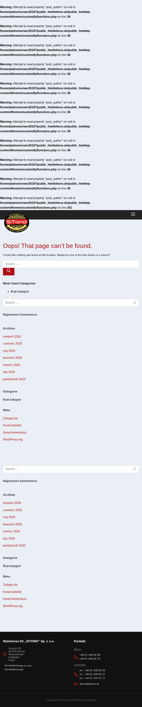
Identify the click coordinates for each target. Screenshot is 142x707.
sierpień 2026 (12, 336)
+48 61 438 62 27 (94, 674)
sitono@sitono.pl (89, 683)
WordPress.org (13, 439)
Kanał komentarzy (15, 432)
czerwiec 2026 (12, 343)
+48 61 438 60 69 (90, 654)
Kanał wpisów (12, 425)
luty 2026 (9, 372)
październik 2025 (14, 379)
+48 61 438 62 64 (94, 670)
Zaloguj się (10, 418)
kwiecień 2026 (12, 357)
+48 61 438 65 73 (90, 658)
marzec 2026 (11, 365)
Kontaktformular (14, 669)
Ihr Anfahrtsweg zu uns (18, 665)
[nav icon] (133, 214)
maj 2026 (9, 350)
